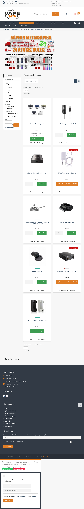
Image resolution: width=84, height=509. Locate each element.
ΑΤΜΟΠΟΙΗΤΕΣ (40, 23)
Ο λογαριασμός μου (66, 1)
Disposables (51, 23)
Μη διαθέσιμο (12, 116)
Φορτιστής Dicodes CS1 (66, 222)
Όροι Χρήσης (8, 426)
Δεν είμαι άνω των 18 (19, 469)
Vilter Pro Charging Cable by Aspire (67, 124)
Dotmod (10, 93)
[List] (78, 81)
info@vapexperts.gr (22, 1)
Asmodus (10, 85)
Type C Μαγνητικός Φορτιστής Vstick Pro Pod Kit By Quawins (37, 223)
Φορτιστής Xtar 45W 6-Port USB (66, 271)
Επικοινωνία (8, 418)
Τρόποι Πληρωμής (10, 413)
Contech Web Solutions (48, 456)
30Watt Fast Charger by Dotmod (67, 173)
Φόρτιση (39, 29)
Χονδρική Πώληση (10, 423)
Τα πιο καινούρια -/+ (30, 81)
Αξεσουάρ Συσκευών (30, 29)
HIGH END (62, 23)
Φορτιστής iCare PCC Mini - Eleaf (37, 320)
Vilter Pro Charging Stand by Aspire (37, 173)
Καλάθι (7, 408)
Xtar (9, 101)
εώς (15, 122)
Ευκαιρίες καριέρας (10, 416)
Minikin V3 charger (37, 271)
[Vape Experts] (12, 14)
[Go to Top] (80, 405)
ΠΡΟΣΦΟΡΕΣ (7, 25)
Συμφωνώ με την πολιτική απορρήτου (13, 441)
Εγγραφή (58, 1)
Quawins (10, 98)
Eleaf (9, 95)
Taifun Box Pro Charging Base (37, 124)
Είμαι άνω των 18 (7, 469)
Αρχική (7, 29)
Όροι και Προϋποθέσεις (19, 496)
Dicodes (10, 90)
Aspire (10, 87)
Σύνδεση (53, 1)
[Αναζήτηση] (16, 125)
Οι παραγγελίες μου (56, 3)
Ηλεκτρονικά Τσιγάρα (26, 23)
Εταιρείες (24, 25)
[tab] (12, 80)
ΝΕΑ (16, 25)
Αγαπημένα (8, 421)
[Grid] (75, 81)
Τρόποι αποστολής (10, 411)
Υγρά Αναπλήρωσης (9, 23)
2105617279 (9, 2)
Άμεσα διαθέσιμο (13, 113)
